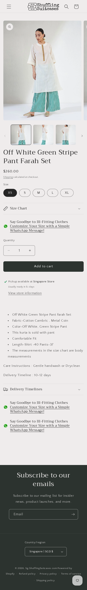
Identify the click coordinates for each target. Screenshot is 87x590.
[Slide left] (5, 136)
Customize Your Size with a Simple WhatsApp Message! (40, 228)
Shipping (8, 177)
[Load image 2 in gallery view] (43, 135)
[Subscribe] (73, 514)
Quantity (9, 240)
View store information (25, 293)
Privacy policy (48, 573)
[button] (9, 7)
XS (10, 193)
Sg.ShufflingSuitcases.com (41, 568)
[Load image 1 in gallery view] (21, 135)
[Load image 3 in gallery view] (66, 135)
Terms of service (71, 573)
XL (67, 193)
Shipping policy (45, 580)
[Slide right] (82, 136)
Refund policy (27, 573)
